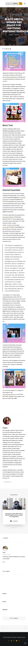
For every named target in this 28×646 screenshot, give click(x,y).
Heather (17, 34)
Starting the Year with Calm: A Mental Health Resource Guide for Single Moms (14, 515)
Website (5, 609)
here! (9, 241)
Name (5, 593)
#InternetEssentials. (11, 77)
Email (5, 601)
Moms (11, 34)
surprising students (8, 217)
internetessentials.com (9, 394)
